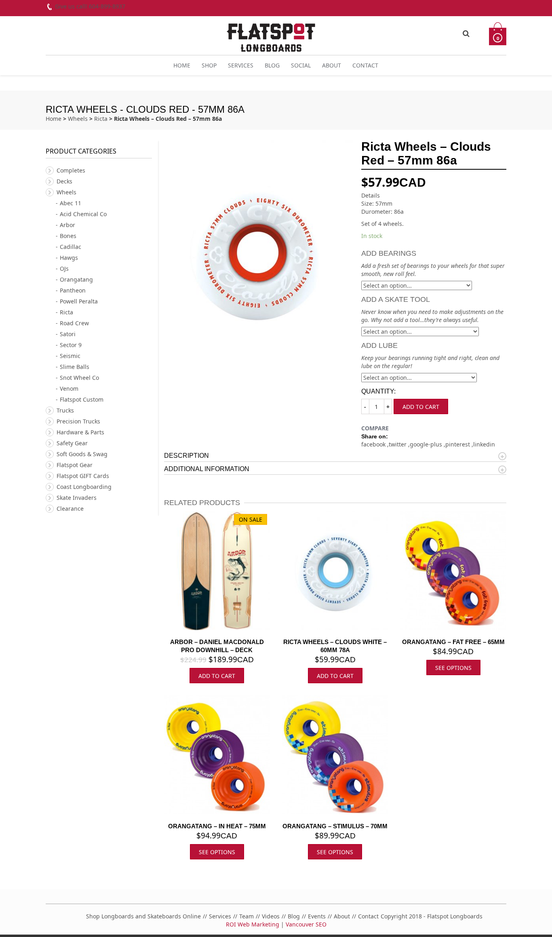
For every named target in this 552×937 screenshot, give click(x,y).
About (331, 65)
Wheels (78, 118)
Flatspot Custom (81, 399)
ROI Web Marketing (252, 924)
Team (246, 916)
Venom (69, 388)
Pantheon (73, 290)
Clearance (70, 508)
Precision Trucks (78, 421)
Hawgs (69, 257)
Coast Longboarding (84, 487)
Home (181, 65)
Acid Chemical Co (83, 214)
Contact (365, 65)
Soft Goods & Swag (82, 454)
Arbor (67, 225)
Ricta (100, 118)
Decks (64, 181)
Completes (71, 170)
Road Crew (74, 323)
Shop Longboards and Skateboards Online (143, 916)
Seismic (70, 356)
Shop (209, 65)
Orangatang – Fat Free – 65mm (453, 641)
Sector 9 (71, 345)
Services (240, 65)
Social (301, 65)
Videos (271, 916)
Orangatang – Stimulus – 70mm (335, 826)
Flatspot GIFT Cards (83, 476)
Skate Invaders (77, 497)
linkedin (484, 444)
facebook (374, 444)
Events (317, 916)
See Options (453, 668)
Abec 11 (70, 203)
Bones (68, 236)
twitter (398, 444)
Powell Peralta (79, 301)
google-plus (427, 444)
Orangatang (76, 279)
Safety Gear (72, 443)
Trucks (65, 410)
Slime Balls (74, 367)
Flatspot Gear (75, 465)
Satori (68, 334)
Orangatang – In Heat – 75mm (217, 826)
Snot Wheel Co (79, 377)
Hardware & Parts (80, 432)
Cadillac (70, 247)
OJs (64, 268)
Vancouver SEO (306, 924)
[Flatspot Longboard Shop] (270, 34)
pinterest (458, 444)
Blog (272, 65)
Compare (375, 428)
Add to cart (420, 407)
